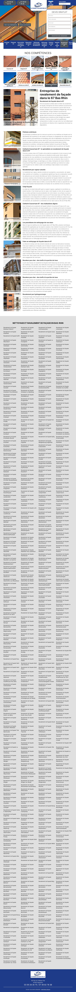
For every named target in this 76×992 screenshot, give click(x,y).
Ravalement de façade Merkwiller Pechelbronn (45, 525)
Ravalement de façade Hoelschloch (45, 819)
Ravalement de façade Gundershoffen (27, 387)
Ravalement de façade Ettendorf (27, 428)
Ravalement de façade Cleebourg (62, 928)
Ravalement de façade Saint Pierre (29, 668)
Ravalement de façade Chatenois (45, 928)
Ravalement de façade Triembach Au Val (9, 735)
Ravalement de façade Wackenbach (9, 844)
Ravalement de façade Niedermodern (27, 563)
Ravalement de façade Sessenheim (9, 705)
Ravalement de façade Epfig (46, 436)
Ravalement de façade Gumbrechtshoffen (45, 387)
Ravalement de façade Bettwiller (27, 890)
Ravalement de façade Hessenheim (27, 357)
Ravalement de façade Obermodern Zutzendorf (63, 580)
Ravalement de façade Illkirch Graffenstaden (9, 454)
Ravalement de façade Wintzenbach (9, 785)
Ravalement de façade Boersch (27, 907)
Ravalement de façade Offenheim (27, 592)
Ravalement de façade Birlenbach (62, 894)
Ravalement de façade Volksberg (9, 752)
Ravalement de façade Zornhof (9, 848)
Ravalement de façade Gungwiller (62, 382)
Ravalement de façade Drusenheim (9, 374)
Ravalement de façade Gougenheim (27, 399)
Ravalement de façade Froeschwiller (27, 416)
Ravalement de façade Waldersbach (9, 756)
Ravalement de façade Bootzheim (27, 911)
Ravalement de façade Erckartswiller (62, 437)
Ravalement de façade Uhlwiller (9, 739)
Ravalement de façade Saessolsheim (62, 659)
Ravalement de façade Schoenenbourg (45, 693)
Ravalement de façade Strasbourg (27, 722)
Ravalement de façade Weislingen (27, 764)
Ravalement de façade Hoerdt (45, 361)
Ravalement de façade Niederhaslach (45, 559)
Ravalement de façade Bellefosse (62, 877)
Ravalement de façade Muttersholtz (27, 546)
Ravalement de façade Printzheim (9, 617)
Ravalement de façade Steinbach (45, 840)
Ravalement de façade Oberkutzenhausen (62, 827)
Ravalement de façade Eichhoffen (9, 445)
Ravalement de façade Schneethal (45, 835)
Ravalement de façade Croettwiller (9, 936)
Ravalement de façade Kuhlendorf (27, 487)
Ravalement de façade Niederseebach (27, 567)
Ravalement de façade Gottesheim (45, 399)
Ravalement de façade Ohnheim (45, 831)
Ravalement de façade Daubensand (62, 940)
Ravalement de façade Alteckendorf (45, 856)
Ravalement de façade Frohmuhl (9, 416)
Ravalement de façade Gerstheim (45, 407)
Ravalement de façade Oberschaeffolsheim (45, 584)
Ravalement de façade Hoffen (62, 361)
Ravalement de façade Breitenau (62, 915)
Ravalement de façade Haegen (45, 382)
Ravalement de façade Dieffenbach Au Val (27, 949)
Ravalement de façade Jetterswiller (62, 462)
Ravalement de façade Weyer (64, 768)
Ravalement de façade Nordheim (9, 571)
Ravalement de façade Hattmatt (9, 378)
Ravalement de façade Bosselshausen (45, 911)
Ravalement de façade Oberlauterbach (45, 580)
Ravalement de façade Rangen (62, 617)
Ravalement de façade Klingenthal (62, 848)
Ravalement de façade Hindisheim (62, 353)
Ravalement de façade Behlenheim (27, 877)
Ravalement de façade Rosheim (62, 647)
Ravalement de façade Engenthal (9, 814)
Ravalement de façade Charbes (45, 810)
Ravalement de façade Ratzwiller (45, 622)
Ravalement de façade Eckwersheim (27, 445)
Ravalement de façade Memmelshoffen (9, 525)
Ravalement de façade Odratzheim (45, 588)
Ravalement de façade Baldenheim (9, 873)
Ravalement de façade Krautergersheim (45, 483)
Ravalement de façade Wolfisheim (45, 793)
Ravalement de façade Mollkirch (27, 533)
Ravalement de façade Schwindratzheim (62, 697)
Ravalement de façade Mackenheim (27, 512)
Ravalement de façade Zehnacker (45, 798)
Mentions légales (45, 989)
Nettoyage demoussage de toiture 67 (36, 44)
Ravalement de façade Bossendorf (62, 911)
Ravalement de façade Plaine (29, 613)
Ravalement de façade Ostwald (27, 601)
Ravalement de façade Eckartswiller (62, 445)
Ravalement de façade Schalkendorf (27, 680)
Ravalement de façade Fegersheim (62, 424)
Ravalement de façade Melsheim (62, 521)
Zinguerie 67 (13, 43)
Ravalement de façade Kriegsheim (9, 487)
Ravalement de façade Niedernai (45, 563)
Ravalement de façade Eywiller (9, 428)
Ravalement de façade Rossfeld (9, 651)
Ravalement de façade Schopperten (62, 693)
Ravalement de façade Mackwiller (45, 512)
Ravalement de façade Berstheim (9, 890)
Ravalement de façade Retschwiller (45, 630)
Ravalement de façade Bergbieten (62, 882)
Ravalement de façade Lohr (28, 508)
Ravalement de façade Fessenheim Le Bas (45, 424)
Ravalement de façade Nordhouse (27, 571)
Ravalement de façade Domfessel (9, 957)
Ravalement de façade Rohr (46, 642)
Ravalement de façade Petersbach (45, 605)
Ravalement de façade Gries (64, 390)
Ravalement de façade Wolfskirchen (62, 793)
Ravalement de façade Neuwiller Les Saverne (9, 559)
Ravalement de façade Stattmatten (62, 714)
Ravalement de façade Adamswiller (62, 852)
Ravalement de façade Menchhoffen (27, 525)
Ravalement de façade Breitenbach (9, 919)
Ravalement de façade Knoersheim (62, 479)
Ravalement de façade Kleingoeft (45, 479)
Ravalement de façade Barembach (27, 873)
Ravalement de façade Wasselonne (62, 760)
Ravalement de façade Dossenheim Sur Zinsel (9, 961)
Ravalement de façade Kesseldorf (27, 470)
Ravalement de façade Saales (27, 659)
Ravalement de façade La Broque (63, 919)
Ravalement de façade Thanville (27, 731)
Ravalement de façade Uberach (62, 735)
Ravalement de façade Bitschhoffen (27, 903)
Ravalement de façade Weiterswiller (62, 764)
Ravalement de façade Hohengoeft (45, 345)
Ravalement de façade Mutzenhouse (45, 546)
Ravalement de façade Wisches (45, 785)
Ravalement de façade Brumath (9, 924)
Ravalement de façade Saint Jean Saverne (29, 663)
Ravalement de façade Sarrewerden (62, 672)
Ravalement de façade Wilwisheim (27, 777)
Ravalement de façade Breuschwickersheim (45, 919)
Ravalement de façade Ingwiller (9, 458)
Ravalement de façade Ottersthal (45, 601)
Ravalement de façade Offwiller (45, 592)
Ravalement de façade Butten (27, 928)
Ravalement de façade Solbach (27, 710)
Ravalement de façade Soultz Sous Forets (27, 714)
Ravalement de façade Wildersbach (45, 773)
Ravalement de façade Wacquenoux (27, 844)
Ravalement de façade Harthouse (62, 814)
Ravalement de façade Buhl (46, 923)
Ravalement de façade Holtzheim (9, 345)
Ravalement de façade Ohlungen (62, 592)
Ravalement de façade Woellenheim (9, 793)
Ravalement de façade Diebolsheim (62, 944)
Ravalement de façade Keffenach (45, 466)
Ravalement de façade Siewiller (45, 705)
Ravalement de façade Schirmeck (9, 689)
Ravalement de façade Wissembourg (62, 785)
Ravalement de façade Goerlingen (27, 403)
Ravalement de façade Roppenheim (27, 647)
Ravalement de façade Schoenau (9, 693)
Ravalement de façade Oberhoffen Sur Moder (27, 580)
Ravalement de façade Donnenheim (27, 957)
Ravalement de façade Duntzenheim (62, 370)
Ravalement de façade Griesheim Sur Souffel (62, 387)
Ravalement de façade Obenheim (62, 332)
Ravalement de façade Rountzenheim (45, 655)
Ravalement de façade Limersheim (62, 328)
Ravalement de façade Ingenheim (45, 454)
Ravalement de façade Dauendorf (9, 944)
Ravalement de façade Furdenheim (45, 412)
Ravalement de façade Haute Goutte (11, 819)
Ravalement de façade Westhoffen (9, 768)
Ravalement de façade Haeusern (45, 814)
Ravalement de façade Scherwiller (27, 684)
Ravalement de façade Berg (46, 881)
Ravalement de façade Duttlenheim (45, 366)
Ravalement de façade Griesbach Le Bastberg (27, 391)
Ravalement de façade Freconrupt (27, 814)
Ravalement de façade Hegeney (62, 374)
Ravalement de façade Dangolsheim (45, 940)
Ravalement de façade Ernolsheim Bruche (9, 437)
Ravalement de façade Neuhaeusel (27, 554)
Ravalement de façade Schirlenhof (27, 835)
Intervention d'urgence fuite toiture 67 (20, 45)
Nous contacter (25, 25)
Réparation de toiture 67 (28, 44)
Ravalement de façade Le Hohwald (46, 340)
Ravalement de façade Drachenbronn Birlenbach (28, 961)
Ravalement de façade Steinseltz (45, 718)
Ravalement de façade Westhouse (27, 768)
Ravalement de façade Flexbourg (27, 424)
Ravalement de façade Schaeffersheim (45, 676)
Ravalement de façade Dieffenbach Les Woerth (45, 949)
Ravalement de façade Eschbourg (62, 428)
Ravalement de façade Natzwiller (9, 550)
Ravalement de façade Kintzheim (27, 475)
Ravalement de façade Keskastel (9, 470)
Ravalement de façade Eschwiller (45, 428)
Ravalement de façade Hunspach (62, 336)
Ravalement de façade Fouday (9, 420)
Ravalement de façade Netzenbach (62, 823)
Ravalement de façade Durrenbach (9, 370)
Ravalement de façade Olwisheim (27, 596)
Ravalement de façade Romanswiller (9, 647)
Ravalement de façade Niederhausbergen (62, 559)
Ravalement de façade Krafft (11, 336)
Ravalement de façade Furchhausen (62, 412)
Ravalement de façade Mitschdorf (9, 340)
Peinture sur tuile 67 (51, 44)
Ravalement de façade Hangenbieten (62, 378)
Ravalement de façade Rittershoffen (9, 642)
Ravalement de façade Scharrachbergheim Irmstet (46, 680)
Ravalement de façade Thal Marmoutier (11, 731)
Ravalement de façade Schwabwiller (9, 697)
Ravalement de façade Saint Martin (46, 663)
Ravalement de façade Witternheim (9, 789)
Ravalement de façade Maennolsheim (62, 512)
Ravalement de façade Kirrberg (62, 475)
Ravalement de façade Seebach (62, 584)
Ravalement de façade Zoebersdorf (62, 802)
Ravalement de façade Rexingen (9, 634)
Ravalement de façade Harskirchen (45, 378)
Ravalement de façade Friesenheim (45, 416)
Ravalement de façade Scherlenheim (9, 684)
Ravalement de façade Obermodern (9, 831)
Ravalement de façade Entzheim (9, 441)
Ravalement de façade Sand (11, 671)
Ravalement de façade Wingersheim (45, 781)
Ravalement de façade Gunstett (9, 387)
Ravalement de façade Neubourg (9, 827)
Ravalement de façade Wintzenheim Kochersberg (28, 785)
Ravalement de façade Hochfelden (45, 349)
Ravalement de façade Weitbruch (45, 764)
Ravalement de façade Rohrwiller (62, 642)
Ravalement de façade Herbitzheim (27, 361)
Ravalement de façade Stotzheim (9, 722)
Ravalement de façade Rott (63, 650)
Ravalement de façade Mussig (9, 546)
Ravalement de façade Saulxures (9, 676)
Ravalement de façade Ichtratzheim (45, 449)
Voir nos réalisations (10, 25)
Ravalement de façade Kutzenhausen (9, 491)
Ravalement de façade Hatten (27, 378)
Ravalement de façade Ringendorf (62, 638)
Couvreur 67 (6, 43)
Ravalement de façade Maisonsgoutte (9, 517)
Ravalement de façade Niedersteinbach (62, 567)
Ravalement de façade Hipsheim (9, 353)
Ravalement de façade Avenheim (27, 869)
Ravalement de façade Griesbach (45, 391)
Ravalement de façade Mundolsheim (62, 542)
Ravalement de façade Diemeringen (9, 953)
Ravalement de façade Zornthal (27, 848)
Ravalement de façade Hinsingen (27, 353)
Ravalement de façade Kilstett (45, 470)
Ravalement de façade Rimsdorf (27, 638)
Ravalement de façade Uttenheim (9, 743)
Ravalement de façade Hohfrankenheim (45, 328)
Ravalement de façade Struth (47, 722)
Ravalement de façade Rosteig (27, 651)
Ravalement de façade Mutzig (62, 546)
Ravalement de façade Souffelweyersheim (45, 710)
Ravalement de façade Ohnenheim (9, 596)
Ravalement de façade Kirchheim (45, 475)
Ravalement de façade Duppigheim (45, 370)
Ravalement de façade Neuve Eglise (45, 554)
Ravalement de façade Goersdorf (9, 403)
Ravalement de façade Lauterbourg (45, 496)
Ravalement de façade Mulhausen (27, 542)
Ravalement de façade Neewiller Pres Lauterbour (28, 550)
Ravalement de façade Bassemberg (62, 873)
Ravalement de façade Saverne (27, 676)
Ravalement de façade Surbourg (45, 726)
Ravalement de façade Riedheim (62, 634)
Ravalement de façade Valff (64, 743)
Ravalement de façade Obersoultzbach (9, 588)
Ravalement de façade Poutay (9, 835)
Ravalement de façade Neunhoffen (27, 827)
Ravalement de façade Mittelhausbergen (45, 529)
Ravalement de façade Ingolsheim (62, 454)
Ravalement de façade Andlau (62, 861)
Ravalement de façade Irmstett (45, 458)
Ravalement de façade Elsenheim (62, 441)
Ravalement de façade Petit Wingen (64, 831)
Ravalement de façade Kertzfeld (62, 466)
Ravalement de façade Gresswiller (9, 395)
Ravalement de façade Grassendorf (45, 395)
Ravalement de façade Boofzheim (9, 911)
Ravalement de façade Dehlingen (27, 944)
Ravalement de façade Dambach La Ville (27, 940)
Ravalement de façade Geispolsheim (9, 412)
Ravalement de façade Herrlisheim (45, 357)
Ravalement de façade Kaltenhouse (9, 466)
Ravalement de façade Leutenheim (27, 500)
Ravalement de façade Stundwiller (62, 722)
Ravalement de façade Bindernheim (27, 894)
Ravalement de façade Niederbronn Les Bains (27, 559)
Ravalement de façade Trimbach (27, 735)
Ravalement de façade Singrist (9, 710)
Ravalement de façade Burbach (62, 924)
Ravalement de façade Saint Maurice (64, 663)
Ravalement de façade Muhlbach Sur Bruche (9, 542)
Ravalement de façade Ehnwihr (62, 810)
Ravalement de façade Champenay (27, 810)
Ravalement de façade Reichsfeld (62, 622)
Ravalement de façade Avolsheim (9, 869)
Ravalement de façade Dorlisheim (45, 957)
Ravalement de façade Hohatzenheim (9, 366)
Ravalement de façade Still (63, 717)
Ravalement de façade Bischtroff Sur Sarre (9, 613)
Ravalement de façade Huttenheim (62, 449)
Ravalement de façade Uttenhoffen (27, 743)
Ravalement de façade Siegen (27, 705)
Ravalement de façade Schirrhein (27, 689)
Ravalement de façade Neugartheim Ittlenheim (45, 462)
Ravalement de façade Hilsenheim (9, 357)
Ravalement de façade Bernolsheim (45, 886)
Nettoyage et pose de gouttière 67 (44, 45)
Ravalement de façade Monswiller (9, 538)
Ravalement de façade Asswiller (45, 865)
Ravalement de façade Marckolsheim (27, 517)
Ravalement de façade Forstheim (62, 420)
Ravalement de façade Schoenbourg (27, 693)
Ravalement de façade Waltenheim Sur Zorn (62, 756)
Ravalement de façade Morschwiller (45, 538)
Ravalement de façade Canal (47, 331)
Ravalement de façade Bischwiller (62, 898)
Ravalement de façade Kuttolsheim (62, 487)
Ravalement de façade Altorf (29, 860)
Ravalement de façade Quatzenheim (45, 617)
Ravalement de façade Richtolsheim (45, 634)
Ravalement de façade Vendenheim (27, 747)
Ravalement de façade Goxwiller (9, 399)
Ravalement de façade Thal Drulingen (63, 726)
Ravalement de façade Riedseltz (9, 638)
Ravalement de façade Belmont (9, 882)
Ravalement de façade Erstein (45, 433)
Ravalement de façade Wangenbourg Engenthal (45, 441)
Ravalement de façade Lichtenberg (45, 500)
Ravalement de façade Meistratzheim (45, 521)
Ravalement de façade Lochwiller (9, 508)
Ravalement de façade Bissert (9, 903)
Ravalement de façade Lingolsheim (62, 500)
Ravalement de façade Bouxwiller (45, 915)
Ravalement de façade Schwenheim (45, 697)
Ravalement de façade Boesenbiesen (45, 907)
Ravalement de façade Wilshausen (9, 777)
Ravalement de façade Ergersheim (27, 437)
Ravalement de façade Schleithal (45, 689)
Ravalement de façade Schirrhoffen (27, 345)
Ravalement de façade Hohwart (62, 819)
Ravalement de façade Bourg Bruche (11, 915)
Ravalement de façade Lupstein (62, 508)
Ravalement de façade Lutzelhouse (9, 512)
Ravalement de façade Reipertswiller (9, 630)
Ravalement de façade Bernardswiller (9, 886)
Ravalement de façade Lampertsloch (62, 491)
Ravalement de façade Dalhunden (62, 936)
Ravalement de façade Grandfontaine (62, 395)
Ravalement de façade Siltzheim (62, 705)
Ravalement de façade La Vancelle (10, 747)
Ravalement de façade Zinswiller (9, 802)
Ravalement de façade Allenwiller (27, 856)
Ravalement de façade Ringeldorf (45, 638)
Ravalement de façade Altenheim (62, 856)
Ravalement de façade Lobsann (62, 504)
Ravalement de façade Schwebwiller (9, 840)
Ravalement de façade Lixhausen (45, 504)
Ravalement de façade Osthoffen (62, 596)
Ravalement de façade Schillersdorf (45, 684)
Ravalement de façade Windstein (62, 777)
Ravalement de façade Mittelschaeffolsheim (9, 533)
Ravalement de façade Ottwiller (27, 605)
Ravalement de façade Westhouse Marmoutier (45, 768)
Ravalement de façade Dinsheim (62, 953)
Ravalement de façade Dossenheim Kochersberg (63, 957)
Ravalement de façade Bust (11, 927)
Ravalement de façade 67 (64, 44)
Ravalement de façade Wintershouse (62, 781)
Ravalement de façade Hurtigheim (27, 340)
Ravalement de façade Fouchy (27, 420)
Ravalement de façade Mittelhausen (62, 529)
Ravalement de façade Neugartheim (9, 554)
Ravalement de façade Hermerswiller (62, 357)
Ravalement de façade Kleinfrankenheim (27, 479)
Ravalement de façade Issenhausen (62, 458)
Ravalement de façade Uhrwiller (27, 739)
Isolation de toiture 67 (57, 45)
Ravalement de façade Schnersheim (62, 689)
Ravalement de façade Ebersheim (27, 449)
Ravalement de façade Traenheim (62, 731)
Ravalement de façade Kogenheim (9, 483)
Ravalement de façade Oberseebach (27, 831)
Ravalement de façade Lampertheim (45, 491)
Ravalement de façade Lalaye (27, 491)
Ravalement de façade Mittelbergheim (27, 529)
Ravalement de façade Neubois (62, 550)
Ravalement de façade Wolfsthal (62, 844)
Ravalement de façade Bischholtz (27, 898)
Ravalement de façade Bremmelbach (27, 919)
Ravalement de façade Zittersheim (45, 802)
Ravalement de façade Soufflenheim (62, 710)
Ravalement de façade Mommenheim (62, 533)
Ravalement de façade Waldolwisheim (45, 756)
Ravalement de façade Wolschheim (9, 798)
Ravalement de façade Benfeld (27, 882)
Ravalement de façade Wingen (9, 781)
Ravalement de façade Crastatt (62, 932)
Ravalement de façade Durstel (62, 366)
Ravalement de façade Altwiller (45, 861)
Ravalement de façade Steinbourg (27, 718)
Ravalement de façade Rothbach (9, 655)
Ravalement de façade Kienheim (62, 470)
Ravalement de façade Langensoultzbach (27, 328)
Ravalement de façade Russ (11, 659)
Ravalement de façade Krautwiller (62, 483)
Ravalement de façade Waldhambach (27, 756)
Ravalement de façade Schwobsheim (9, 701)
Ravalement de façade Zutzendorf (27, 806)
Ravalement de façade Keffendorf (45, 848)
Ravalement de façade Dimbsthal (27, 953)
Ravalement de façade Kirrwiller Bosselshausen (10, 479)
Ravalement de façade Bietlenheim (62, 890)
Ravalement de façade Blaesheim (45, 903)
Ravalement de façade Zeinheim (62, 798)
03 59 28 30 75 (10, 3)
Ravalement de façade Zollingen (9, 806)
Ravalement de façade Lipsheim (9, 504)
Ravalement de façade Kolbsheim (27, 483)
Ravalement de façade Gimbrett (62, 403)
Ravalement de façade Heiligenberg (27, 374)
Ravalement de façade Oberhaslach (45, 575)
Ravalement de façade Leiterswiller (62, 496)
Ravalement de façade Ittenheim (9, 462)
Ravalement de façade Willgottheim (62, 773)
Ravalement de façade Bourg (47, 806)
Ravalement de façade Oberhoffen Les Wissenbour (11, 580)
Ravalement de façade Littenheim (27, 504)
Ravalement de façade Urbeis (45, 739)
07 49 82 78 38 (23, 3)
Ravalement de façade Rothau (45, 651)
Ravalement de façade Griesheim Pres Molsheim (10, 391)
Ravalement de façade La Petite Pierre (63, 605)
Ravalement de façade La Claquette (28, 852)
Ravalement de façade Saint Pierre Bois (46, 668)
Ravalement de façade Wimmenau (45, 777)
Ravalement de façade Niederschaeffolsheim (9, 567)
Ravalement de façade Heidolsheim (45, 374)
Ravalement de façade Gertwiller (27, 407)
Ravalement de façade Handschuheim (9, 382)
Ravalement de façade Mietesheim (27, 332)
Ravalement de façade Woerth (27, 793)
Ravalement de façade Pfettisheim (45, 609)
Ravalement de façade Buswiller (27, 924)
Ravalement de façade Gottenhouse (62, 399)
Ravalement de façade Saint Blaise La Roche (11, 663)
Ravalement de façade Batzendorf (9, 877)
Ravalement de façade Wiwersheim (62, 789)
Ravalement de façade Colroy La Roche (27, 932)
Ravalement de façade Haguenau (27, 382)
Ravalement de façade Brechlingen (62, 806)
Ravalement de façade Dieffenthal (62, 949)
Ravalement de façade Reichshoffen (9, 626)
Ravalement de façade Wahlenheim (27, 752)
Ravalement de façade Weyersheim (9, 773)
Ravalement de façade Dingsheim (45, 953)
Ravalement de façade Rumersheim (62, 655)
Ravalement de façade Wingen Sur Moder (27, 781)
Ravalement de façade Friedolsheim (62, 416)
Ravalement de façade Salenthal (62, 668)
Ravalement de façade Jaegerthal (27, 823)
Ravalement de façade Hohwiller (27, 336)
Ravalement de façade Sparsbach (45, 714)
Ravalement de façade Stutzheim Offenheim (9, 726)
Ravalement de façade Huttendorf (62, 340)
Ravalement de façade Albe (11, 856)
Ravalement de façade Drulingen (45, 961)
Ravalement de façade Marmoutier (62, 517)
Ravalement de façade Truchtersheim (45, 735)
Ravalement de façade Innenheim (27, 458)
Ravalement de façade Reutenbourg (62, 630)
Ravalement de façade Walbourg (45, 752)
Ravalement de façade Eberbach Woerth (9, 328)
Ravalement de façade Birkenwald (45, 894)
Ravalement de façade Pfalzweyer (27, 609)
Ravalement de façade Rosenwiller (45, 647)
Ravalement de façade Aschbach (27, 865)
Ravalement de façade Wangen (9, 760)
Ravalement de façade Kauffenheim (27, 466)
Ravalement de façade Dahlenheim (45, 936)
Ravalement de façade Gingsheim (45, 403)
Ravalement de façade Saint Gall (29, 840)
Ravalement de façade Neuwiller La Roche (62, 554)
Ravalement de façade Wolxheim (27, 798)
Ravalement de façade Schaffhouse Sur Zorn (62, 676)
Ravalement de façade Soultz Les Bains (9, 714)
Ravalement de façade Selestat (27, 701)
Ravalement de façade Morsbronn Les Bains (27, 538)
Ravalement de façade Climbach (9, 932)
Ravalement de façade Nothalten (45, 571)
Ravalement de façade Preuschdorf (62, 613)
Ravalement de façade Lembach (9, 500)
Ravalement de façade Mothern (62, 538)
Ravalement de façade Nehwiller (45, 550)
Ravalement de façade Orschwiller (45, 596)
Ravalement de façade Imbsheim (27, 454)
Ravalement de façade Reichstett (27, 626)
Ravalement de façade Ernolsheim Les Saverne (62, 433)
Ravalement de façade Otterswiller (62, 601)
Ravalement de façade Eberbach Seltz (27, 366)
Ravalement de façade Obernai (9, 584)
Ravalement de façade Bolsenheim (62, 907)
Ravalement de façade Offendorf (9, 592)
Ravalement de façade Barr (46, 873)
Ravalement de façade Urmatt (62, 739)
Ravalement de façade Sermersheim (62, 701)
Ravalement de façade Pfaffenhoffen (9, 609)
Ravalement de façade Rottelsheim (27, 655)
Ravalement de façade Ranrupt (9, 622)
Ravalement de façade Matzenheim (27, 521)
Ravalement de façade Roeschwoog (27, 642)
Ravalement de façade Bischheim (9, 898)
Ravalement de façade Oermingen (62, 588)
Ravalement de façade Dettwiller (45, 944)
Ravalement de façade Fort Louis (46, 420)
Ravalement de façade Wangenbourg (27, 760)
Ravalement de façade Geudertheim (9, 407)
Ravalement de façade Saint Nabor (11, 668)
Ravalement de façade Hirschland (62, 349)
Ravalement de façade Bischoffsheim (45, 898)
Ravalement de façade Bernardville (27, 886)
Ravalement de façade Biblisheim (45, 890)
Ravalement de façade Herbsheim (9, 361)
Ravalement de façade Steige (9, 718)
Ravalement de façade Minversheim (9, 529)
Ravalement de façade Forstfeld (9, 424)
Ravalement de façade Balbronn (62, 869)
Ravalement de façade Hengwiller (9, 349)
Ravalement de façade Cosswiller (45, 932)
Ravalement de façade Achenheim (45, 852)
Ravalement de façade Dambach (9, 940)
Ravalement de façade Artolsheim (9, 865)
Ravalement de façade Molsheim (45, 533)
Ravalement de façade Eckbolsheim (45, 445)
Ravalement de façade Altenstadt (9, 861)
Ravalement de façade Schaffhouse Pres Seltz (9, 680)
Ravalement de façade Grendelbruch (27, 395)
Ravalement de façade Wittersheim (27, 789)
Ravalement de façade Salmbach (27, 672)
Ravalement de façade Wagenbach (62, 840)
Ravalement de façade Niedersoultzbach (45, 567)
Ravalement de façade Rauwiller (27, 622)
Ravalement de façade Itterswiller (27, 462)
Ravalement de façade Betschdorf (62, 571)
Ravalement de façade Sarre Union (46, 672)
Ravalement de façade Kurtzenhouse (45, 487)
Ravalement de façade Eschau (27, 433)
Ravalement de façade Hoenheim (45, 336)
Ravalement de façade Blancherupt (62, 903)
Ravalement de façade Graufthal (9, 332)
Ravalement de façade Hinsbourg (45, 353)
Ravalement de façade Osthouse (9, 601)
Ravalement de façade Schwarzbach (62, 835)
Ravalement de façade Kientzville (45, 823)
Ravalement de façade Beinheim (45, 877)
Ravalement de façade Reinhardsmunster (62, 626)
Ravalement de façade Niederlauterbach (9, 563)
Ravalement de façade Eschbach (9, 433)
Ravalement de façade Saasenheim (45, 659)
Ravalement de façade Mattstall (9, 521)
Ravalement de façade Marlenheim (45, 517)
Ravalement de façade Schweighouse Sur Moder (28, 697)
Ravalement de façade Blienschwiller (9, 907)
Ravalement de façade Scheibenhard (62, 680)
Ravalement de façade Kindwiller (9, 475)
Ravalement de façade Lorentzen (45, 508)
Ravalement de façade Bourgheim (27, 915)
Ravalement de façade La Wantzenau (46, 760)
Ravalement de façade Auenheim (62, 865)
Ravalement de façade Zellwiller (27, 802)
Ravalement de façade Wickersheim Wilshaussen (28, 773)
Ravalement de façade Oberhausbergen (62, 575)
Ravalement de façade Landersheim (9, 496)
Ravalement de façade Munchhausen (45, 542)
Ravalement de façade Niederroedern (62, 563)
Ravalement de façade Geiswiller (62, 407)
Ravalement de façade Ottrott (9, 605)
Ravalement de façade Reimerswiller (45, 626)
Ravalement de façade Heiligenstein (27, 349)
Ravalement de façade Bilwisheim (9, 894)
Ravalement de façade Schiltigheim (62, 684)
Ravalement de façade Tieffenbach (45, 731)
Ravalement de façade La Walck (63, 752)
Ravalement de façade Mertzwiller (62, 525)
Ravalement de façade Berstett (62, 886)
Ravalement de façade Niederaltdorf (45, 827)
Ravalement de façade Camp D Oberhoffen (11, 810)
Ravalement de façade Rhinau (27, 634)
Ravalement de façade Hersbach (27, 819)
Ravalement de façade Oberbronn (9, 575)
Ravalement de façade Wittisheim (45, 789)
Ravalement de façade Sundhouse (27, 726)
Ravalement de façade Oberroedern (27, 584)
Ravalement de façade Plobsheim (45, 613)
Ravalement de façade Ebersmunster (9, 449)
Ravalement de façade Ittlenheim (9, 823)
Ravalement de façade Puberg (27, 617)
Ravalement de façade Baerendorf (45, 869)
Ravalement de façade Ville (46, 747)
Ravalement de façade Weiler (47, 843)
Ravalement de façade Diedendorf (9, 949)
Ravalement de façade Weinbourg (9, 764)
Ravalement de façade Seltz (46, 701)
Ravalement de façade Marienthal (9, 852)
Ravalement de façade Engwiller (27, 441)
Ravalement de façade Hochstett (62, 345)
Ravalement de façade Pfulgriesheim (62, 609)
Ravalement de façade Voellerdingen (62, 747)
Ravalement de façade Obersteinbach (27, 588)
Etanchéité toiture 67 (72, 43)
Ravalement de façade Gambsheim (27, 412)
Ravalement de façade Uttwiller (45, 743)
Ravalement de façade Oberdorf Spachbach (27, 575)
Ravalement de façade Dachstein (27, 936)
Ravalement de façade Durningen (27, 370)
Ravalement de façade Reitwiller (27, 630)
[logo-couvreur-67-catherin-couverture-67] (38, 974)
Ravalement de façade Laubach (27, 496)
